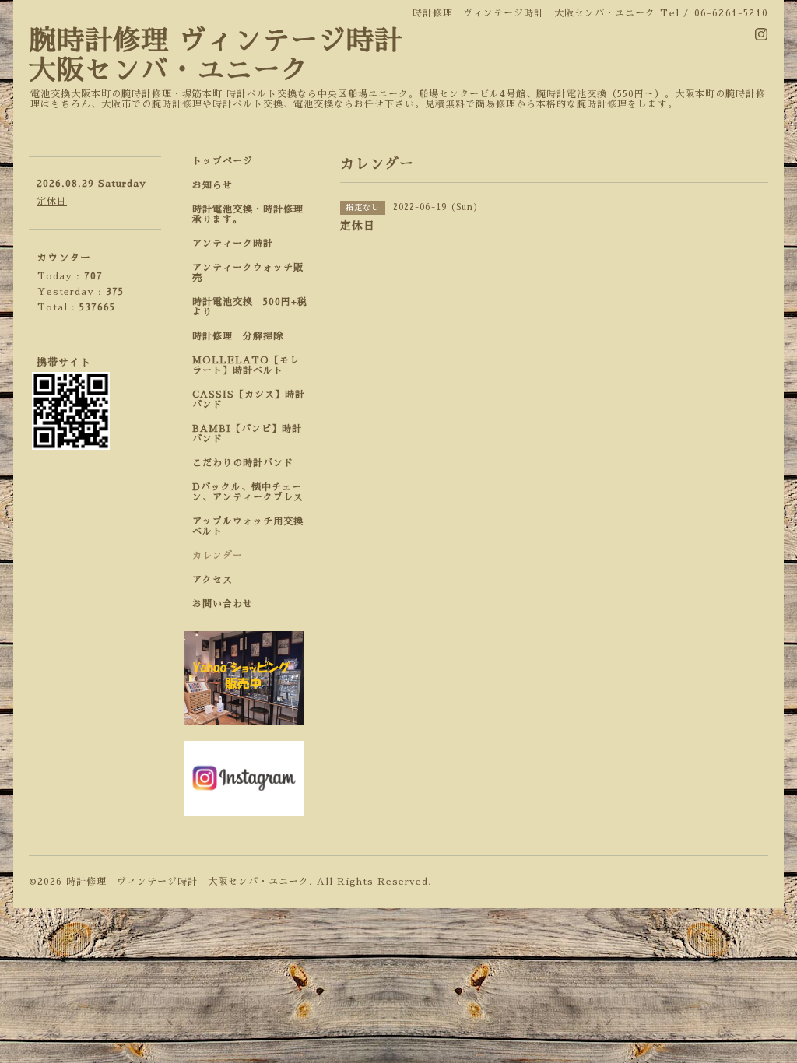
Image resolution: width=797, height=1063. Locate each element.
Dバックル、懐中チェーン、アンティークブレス (248, 492)
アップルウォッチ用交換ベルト (248, 526)
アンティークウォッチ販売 (248, 272)
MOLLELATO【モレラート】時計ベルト (246, 365)
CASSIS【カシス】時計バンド (248, 399)
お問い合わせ (222, 604)
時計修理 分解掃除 (242, 336)
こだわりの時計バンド (248, 463)
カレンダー (217, 555)
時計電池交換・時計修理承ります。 (248, 214)
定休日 (52, 201)
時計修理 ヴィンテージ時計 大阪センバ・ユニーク (187, 881)
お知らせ (212, 185)
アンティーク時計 (237, 243)
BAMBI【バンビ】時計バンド (247, 434)
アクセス (212, 579)
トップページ (222, 161)
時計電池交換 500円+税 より (254, 307)
